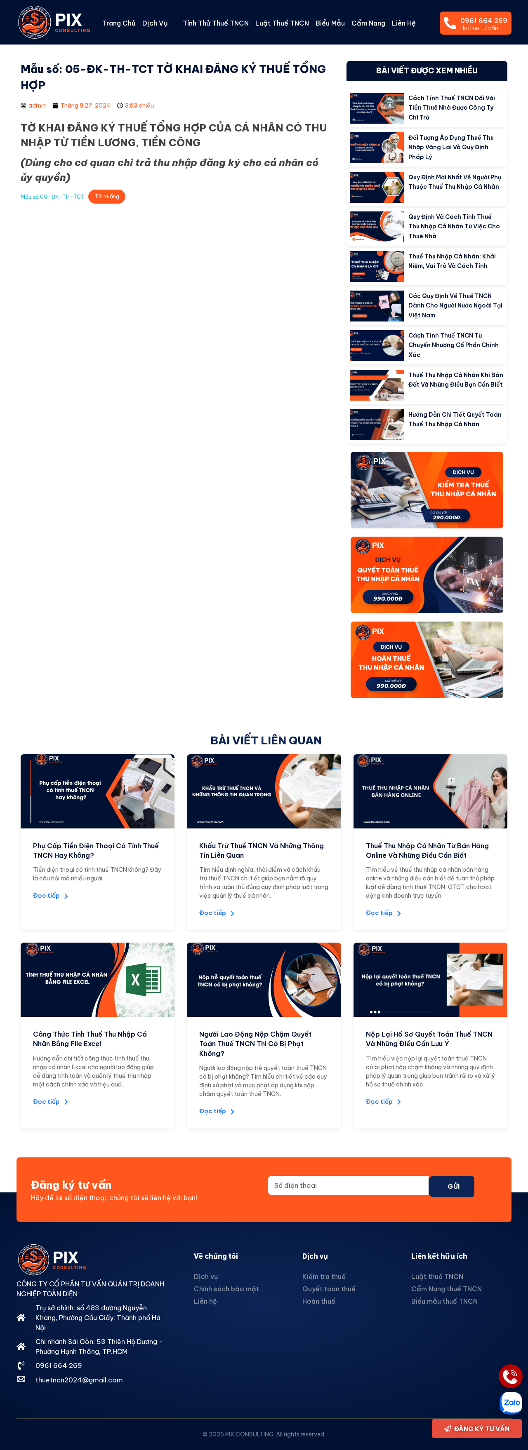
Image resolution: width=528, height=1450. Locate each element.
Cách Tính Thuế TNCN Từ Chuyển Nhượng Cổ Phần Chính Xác (453, 345)
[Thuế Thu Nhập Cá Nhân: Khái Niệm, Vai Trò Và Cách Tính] (377, 266)
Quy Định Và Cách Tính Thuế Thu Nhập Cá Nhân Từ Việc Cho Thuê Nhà (454, 226)
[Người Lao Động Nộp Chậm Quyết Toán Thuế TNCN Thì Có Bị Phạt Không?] (264, 980)
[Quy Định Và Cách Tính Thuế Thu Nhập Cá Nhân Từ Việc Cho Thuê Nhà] (377, 226)
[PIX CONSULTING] (53, 22)
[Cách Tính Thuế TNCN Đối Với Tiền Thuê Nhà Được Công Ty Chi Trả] (377, 108)
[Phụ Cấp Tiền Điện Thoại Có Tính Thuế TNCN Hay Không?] (97, 791)
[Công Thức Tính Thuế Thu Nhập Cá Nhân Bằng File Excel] (97, 980)
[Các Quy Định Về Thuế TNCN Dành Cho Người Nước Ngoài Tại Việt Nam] (377, 306)
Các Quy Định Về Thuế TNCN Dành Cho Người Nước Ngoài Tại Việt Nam (455, 305)
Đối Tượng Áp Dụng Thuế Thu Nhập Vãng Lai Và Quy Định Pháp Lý (451, 147)
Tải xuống (106, 196)
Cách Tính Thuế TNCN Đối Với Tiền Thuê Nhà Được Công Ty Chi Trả (451, 107)
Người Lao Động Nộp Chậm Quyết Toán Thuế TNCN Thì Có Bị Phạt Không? (255, 1044)
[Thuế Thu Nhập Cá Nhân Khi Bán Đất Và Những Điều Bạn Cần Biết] (377, 385)
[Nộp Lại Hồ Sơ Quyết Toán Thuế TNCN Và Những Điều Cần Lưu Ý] (430, 980)
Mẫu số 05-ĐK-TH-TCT (52, 196)
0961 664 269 (483, 20)
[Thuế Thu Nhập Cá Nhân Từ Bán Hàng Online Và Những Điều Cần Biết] (430, 791)
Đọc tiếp (46, 895)
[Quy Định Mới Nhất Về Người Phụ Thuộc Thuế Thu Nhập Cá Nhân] (377, 187)
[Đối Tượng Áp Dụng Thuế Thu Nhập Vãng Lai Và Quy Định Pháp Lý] (377, 147)
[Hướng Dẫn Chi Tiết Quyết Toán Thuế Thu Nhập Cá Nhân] (377, 424)
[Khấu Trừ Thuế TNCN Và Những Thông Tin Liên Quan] (264, 791)
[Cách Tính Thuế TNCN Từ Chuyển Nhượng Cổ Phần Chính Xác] (377, 345)
